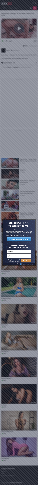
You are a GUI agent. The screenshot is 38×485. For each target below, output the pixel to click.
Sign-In (27, 260)
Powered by (16, 264)
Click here (11, 261)
